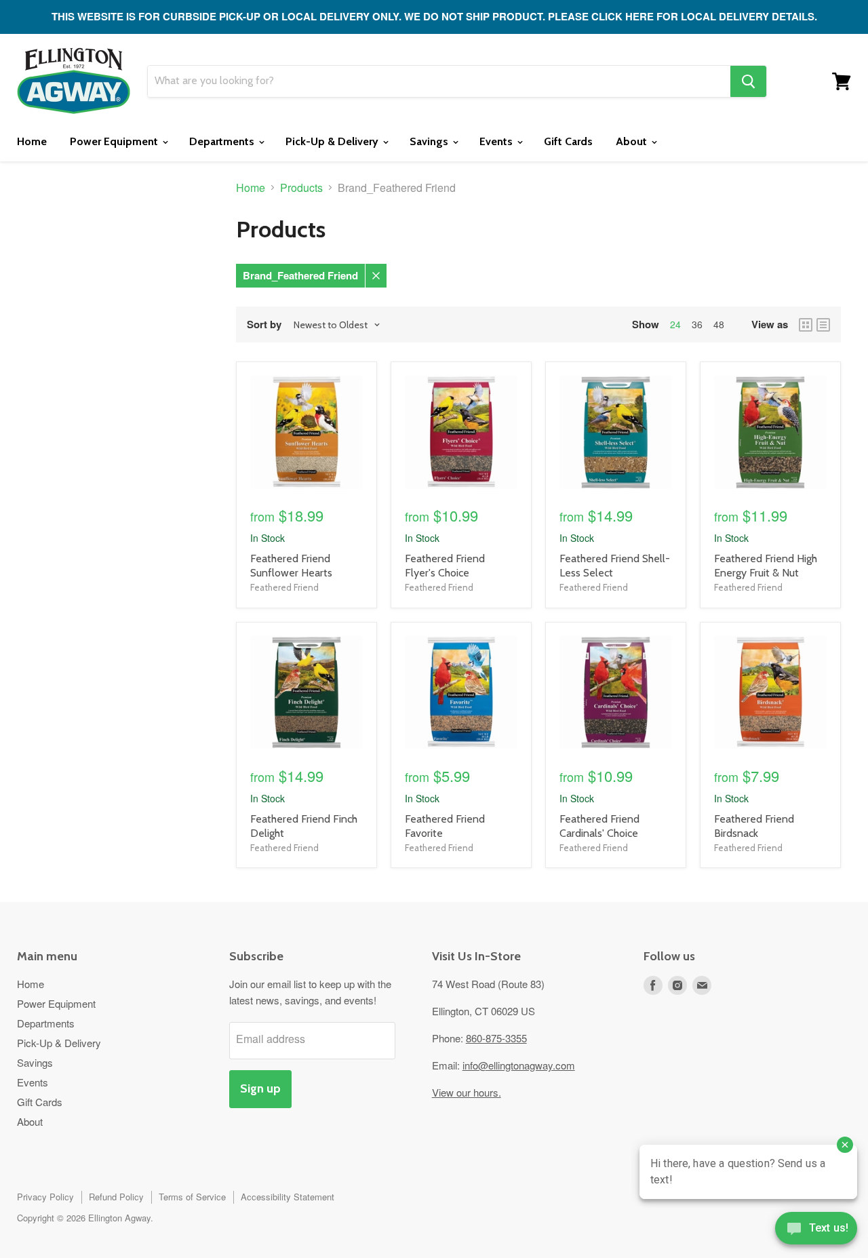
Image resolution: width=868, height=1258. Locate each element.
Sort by (264, 324)
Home (32, 141)
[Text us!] (816, 1231)
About (633, 141)
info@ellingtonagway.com (518, 1065)
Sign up (260, 1088)
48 (718, 324)
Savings (430, 141)
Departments (223, 141)
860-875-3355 (496, 1038)
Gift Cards (568, 141)
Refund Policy (116, 1196)
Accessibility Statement (287, 1196)
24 (675, 324)
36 (697, 324)
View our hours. (466, 1092)
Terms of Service (192, 1196)
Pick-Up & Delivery (333, 141)
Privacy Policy (45, 1196)
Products (301, 187)
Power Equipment (115, 141)
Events (497, 141)
